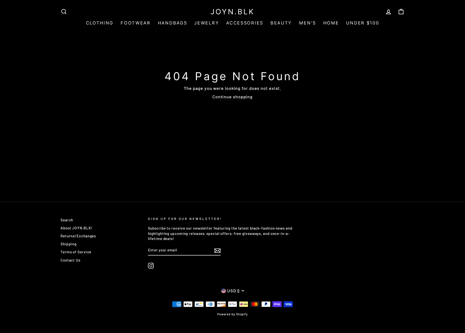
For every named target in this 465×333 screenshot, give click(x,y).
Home (331, 22)
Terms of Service (76, 252)
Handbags (172, 22)
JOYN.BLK (232, 11)
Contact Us (70, 260)
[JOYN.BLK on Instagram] (151, 266)
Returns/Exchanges (78, 236)
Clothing (100, 22)
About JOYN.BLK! (77, 228)
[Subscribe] (217, 250)
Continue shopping (232, 96)
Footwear (136, 22)
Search (67, 220)
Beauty (281, 22)
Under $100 (362, 22)
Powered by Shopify (232, 314)
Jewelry (206, 22)
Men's (307, 22)
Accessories (244, 22)
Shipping (69, 244)
